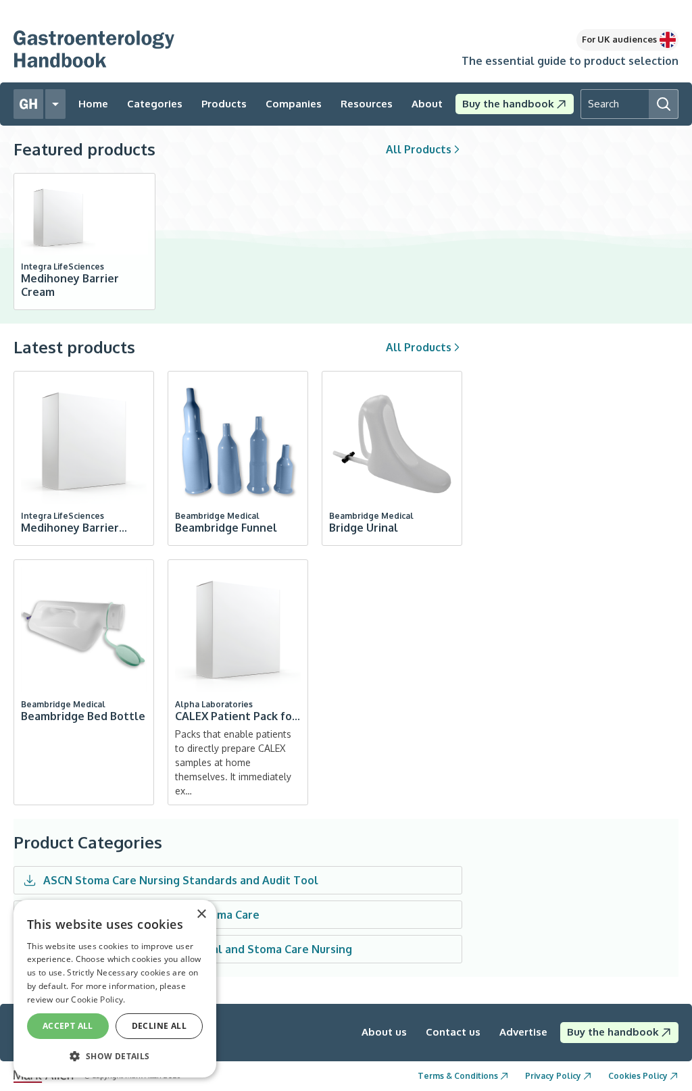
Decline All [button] (159, 1026)
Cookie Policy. (98, 999)
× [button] (201, 914)
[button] (115, 1056)
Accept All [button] (68, 1026)
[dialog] (115, 988)
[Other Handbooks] (55, 104)
